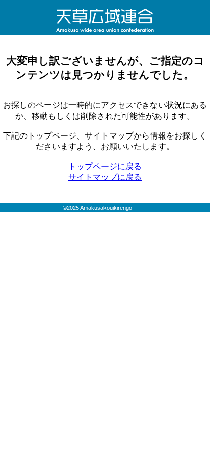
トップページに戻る (105, 166)
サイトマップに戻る (105, 177)
